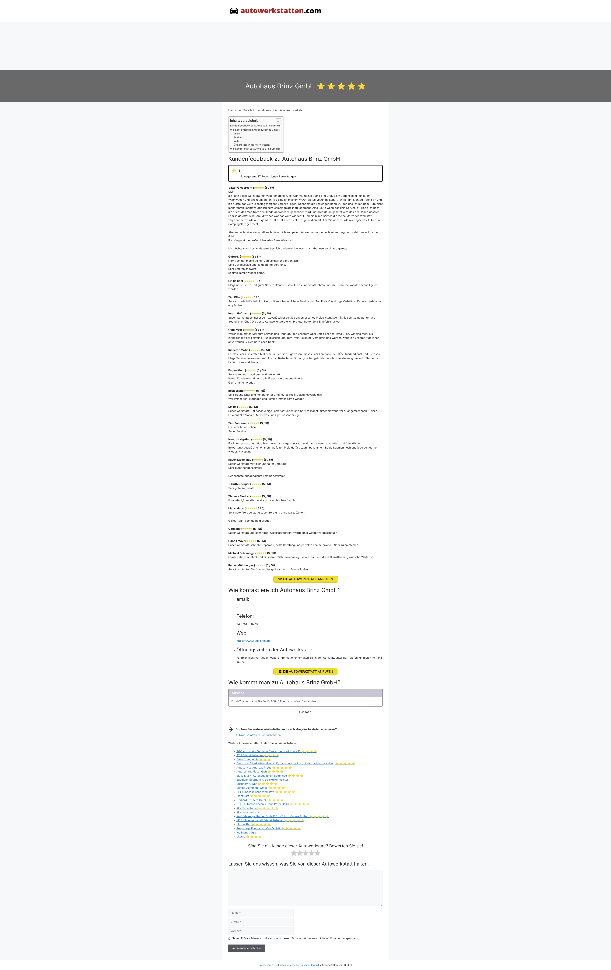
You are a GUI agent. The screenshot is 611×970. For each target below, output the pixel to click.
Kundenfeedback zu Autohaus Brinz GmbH (255, 125)
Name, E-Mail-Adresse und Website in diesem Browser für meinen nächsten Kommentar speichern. (295, 938)
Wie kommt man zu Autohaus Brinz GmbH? (255, 148)
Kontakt (314, 964)
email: (237, 133)
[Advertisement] (305, 46)
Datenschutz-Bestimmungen (275, 964)
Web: (236, 141)
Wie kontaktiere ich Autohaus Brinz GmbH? (255, 129)
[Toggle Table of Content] (276, 121)
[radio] (294, 853)
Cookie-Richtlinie (300, 964)
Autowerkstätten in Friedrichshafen (258, 735)
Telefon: (238, 137)
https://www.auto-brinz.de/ (253, 640)
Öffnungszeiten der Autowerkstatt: (252, 145)
